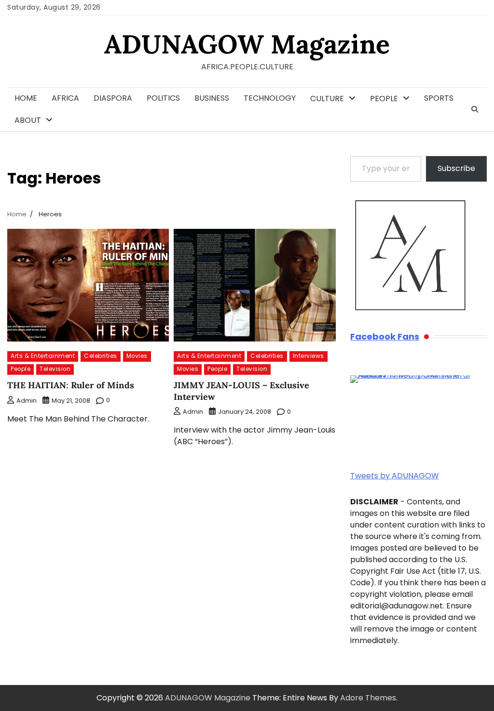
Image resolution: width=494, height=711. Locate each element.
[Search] (474, 109)
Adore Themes (368, 697)
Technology (270, 98)
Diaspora (113, 98)
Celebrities (100, 356)
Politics (163, 98)
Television (55, 369)
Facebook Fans (384, 336)
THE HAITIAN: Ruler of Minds (70, 385)
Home (25, 98)
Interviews (308, 356)
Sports (438, 98)
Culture (327, 98)
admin (26, 400)
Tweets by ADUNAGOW (394, 475)
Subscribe (456, 168)
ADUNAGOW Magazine (247, 44)
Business (211, 98)
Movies (137, 356)
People (384, 98)
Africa (65, 98)
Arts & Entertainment (43, 356)
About (27, 120)
